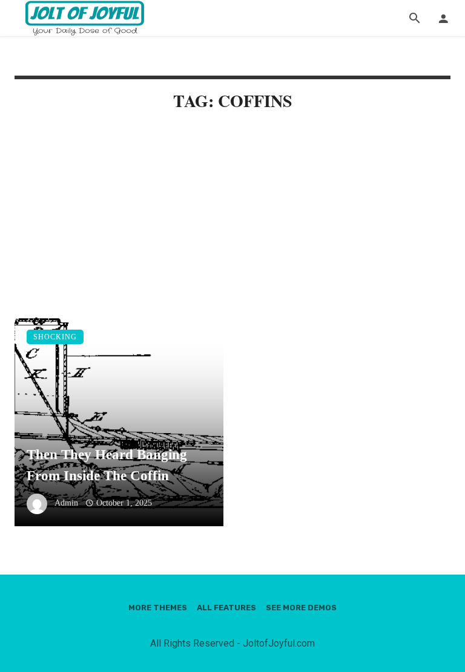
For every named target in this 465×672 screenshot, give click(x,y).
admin (66, 502)
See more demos (301, 607)
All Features (226, 607)
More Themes (157, 607)
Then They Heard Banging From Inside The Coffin (107, 464)
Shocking (55, 337)
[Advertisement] (232, 225)
